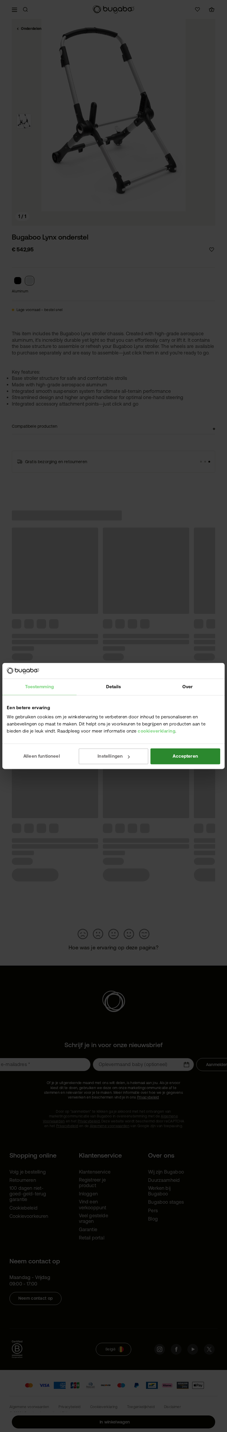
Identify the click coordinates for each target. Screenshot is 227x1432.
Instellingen (110, 756)
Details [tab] (113, 686)
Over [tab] (187, 686)
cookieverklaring (156, 730)
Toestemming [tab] (39, 686)
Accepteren (185, 756)
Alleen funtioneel (41, 756)
